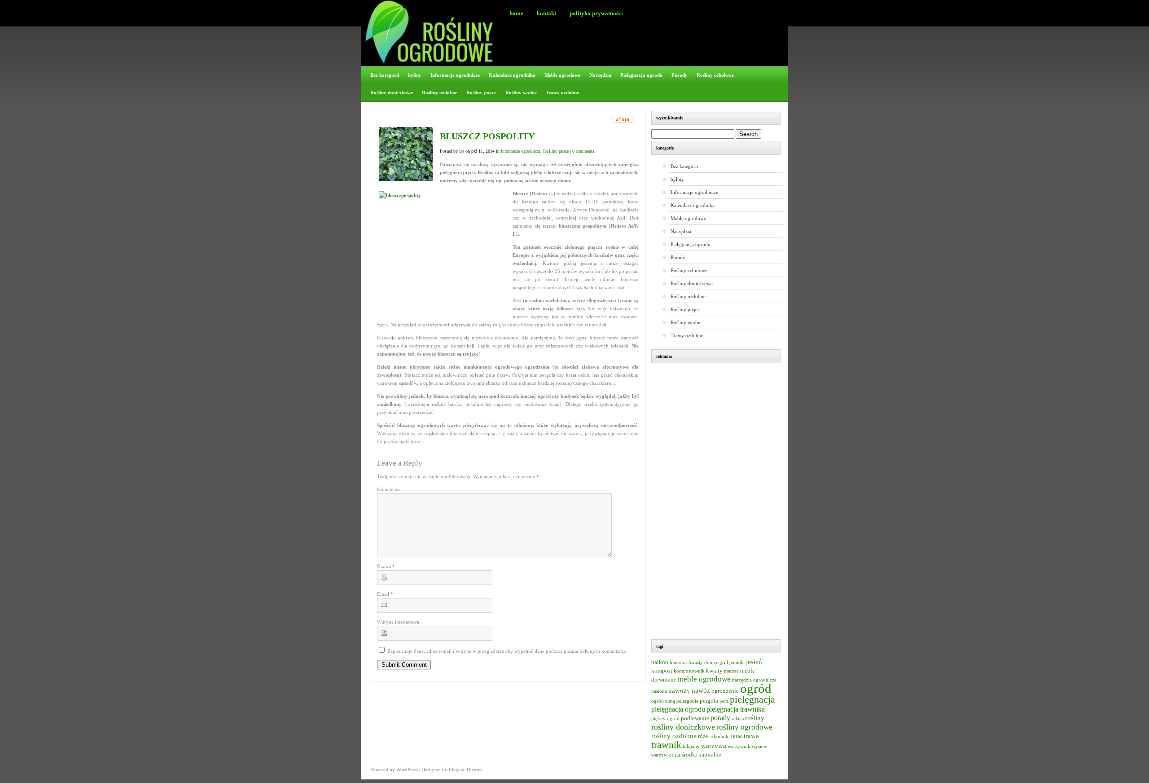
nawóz (701, 690)
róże (703, 736)
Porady (679, 75)
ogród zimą (663, 701)
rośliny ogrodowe (744, 727)
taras (736, 736)
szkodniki (720, 736)
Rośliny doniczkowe (391, 92)
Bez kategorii (384, 75)
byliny (414, 75)
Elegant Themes (465, 769)
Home (516, 13)
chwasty (694, 662)
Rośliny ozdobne (439, 92)
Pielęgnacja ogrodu (641, 75)
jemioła (737, 662)
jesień (754, 661)
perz (723, 701)
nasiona (659, 691)
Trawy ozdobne (562, 92)
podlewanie (695, 718)
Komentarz (388, 489)
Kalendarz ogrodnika (512, 75)
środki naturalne (701, 755)
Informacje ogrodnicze (455, 75)
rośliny (754, 717)
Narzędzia (600, 75)
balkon (659, 662)
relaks (738, 718)
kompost (661, 671)
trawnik (666, 744)
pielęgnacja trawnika (735, 709)
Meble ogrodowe (562, 75)
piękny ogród (665, 718)
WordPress (407, 769)
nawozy (679, 690)
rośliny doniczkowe (683, 726)
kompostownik (689, 671)
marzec (731, 671)
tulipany (691, 746)
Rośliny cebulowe (715, 75)
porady (720, 717)
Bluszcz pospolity (487, 136)
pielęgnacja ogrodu (678, 709)
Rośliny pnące (481, 92)
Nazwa (386, 566)
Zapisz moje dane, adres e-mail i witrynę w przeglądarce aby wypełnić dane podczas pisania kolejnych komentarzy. (507, 651)
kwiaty (714, 671)
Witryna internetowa (398, 622)
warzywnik (739, 746)
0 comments (583, 151)
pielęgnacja (752, 699)
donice (711, 662)
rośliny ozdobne (674, 735)
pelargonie (687, 701)
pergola (709, 701)
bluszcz (677, 662)
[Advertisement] (720, 502)
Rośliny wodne (521, 92)
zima (674, 755)
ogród (756, 688)
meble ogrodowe (704, 679)
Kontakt (546, 13)
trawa (751, 735)
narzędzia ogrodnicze (754, 679)
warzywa (713, 745)
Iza (461, 151)
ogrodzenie (725, 691)
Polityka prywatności (596, 13)
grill (723, 662)
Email (385, 594)
